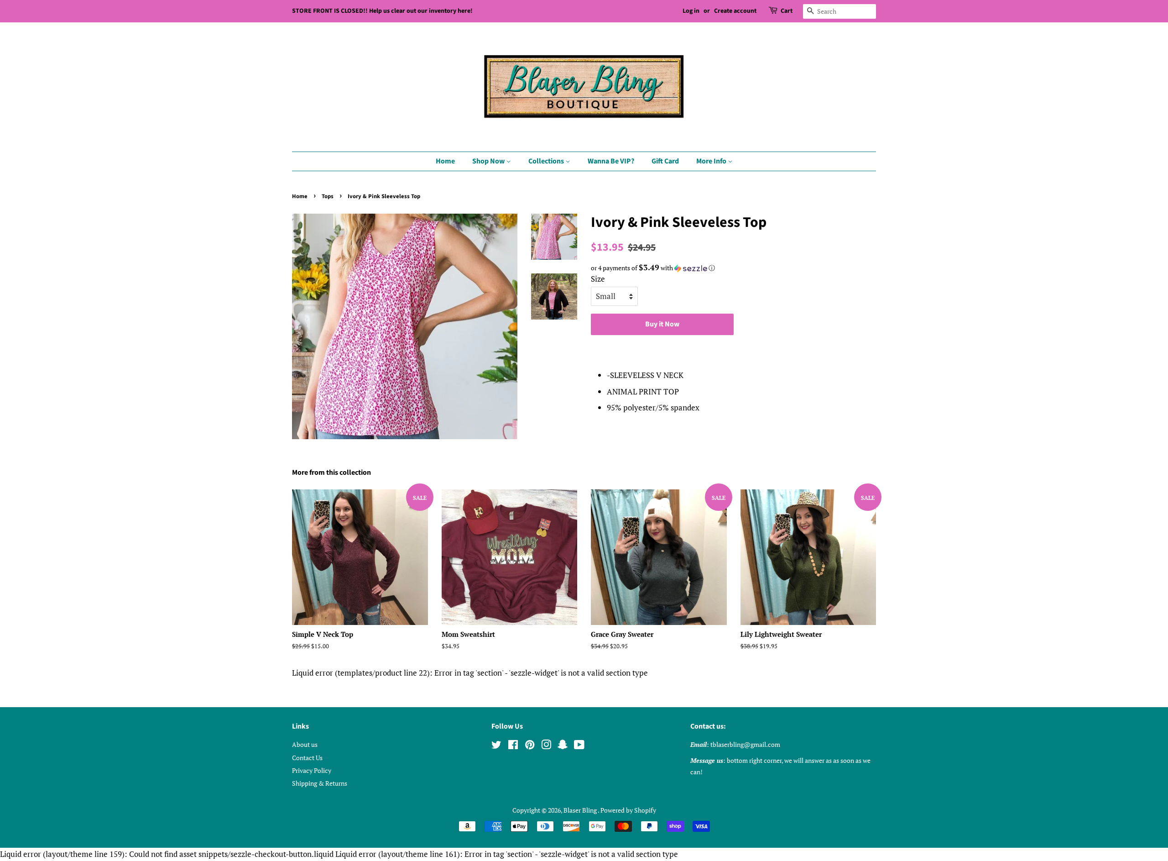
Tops (328, 196)
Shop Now (489, 161)
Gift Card (665, 161)
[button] (733, 268)
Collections (546, 161)
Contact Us (307, 757)
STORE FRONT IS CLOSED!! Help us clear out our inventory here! (382, 11)
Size (598, 278)
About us (305, 744)
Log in (691, 11)
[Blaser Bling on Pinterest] (530, 746)
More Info (712, 161)
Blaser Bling (580, 810)
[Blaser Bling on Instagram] (546, 746)
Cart (787, 11)
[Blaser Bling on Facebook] (513, 746)
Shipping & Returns (319, 783)
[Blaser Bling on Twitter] (496, 746)
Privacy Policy (311, 770)
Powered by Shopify (628, 810)
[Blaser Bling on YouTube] (579, 746)
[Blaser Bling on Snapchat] (563, 746)
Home (445, 161)
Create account (735, 11)
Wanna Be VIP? (611, 161)
